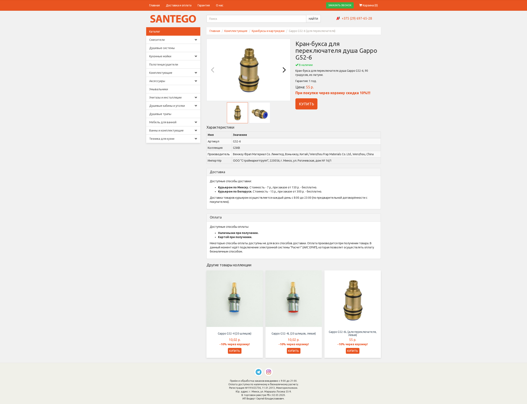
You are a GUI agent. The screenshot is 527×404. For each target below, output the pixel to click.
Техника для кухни (161, 138)
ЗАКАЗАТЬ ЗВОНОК (339, 5)
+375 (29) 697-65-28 (357, 18)
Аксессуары (157, 81)
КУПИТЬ (306, 104)
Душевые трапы (160, 114)
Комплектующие (160, 72)
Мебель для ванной (162, 122)
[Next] (283, 69)
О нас (219, 5)
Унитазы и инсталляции (165, 97)
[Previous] (213, 69)
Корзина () (370, 5)
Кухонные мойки (160, 56)
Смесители (157, 39)
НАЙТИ (313, 18)
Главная (154, 5)
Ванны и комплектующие (166, 130)
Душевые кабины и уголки (167, 105)
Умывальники (158, 89)
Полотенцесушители (163, 64)
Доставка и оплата (178, 5)
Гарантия (204, 5)
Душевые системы (162, 48)
